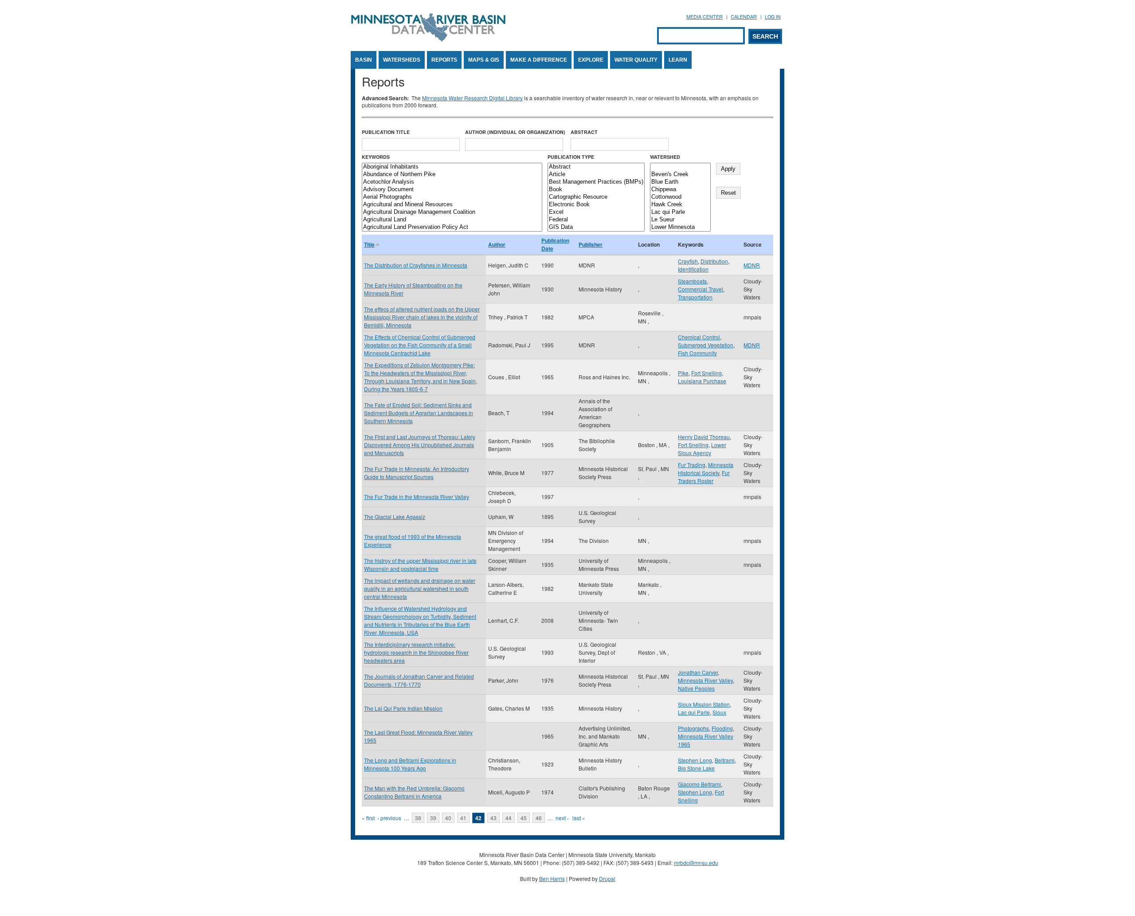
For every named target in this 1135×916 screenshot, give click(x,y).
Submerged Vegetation (705, 345)
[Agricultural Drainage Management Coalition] (452, 212)
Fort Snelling (706, 373)
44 (508, 818)
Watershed (665, 156)
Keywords (376, 156)
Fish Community (697, 353)
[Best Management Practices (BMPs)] (596, 182)
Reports (444, 60)
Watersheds (401, 60)
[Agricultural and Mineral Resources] (452, 204)
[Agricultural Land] (452, 220)
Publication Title (386, 132)
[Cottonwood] (680, 197)
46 (539, 818)
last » (578, 818)
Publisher (591, 244)
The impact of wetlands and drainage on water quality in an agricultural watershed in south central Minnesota (419, 588)
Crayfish (688, 261)
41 (463, 818)
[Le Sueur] (680, 220)
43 (493, 818)
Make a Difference (538, 60)
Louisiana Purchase (702, 381)
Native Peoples (696, 688)
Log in (773, 16)
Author (496, 244)
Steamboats (692, 281)
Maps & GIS (483, 60)
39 (433, 818)
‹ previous (389, 818)
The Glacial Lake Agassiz (394, 516)
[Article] (596, 174)
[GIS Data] (596, 227)
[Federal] (596, 220)
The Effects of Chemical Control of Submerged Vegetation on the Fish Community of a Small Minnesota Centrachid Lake (419, 345)
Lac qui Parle (694, 712)
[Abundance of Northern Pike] (452, 174)
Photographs (693, 728)
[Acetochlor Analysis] (452, 182)
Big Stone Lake (696, 768)
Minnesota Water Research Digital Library (472, 98)
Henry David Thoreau (704, 436)
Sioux (719, 712)
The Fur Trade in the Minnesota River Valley (416, 496)
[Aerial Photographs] (452, 197)
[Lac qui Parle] (680, 212)
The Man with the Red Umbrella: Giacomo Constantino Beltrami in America (414, 792)
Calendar (744, 16)
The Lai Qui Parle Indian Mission (403, 708)
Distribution (714, 261)
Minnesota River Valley (705, 680)
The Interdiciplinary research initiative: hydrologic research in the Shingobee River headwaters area (416, 652)
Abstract (584, 132)
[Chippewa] (680, 189)
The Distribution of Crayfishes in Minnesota (415, 265)
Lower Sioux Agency (702, 448)
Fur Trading (691, 464)
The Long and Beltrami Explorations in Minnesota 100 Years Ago (410, 764)
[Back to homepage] (428, 39)
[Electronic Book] (596, 204)
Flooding (722, 728)
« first (368, 818)
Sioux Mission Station (704, 704)
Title (369, 244)
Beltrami (725, 760)
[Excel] (596, 212)
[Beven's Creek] (680, 174)
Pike (683, 373)
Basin (363, 60)
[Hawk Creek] (680, 204)
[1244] (680, 167)
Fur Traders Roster (704, 476)
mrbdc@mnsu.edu (696, 862)
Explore (590, 60)
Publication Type (571, 156)
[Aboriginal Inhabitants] (452, 167)
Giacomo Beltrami (699, 784)
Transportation (695, 297)
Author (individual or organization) (515, 132)
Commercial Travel (700, 289)
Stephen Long (695, 760)
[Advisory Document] (452, 189)
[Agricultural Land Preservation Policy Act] (452, 227)
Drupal (607, 878)
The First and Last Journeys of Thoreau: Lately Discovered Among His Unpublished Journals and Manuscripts (419, 444)
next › (562, 818)
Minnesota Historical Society (705, 468)
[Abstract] (596, 167)
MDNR (752, 265)
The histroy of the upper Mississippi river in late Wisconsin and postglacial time (420, 564)
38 (418, 818)
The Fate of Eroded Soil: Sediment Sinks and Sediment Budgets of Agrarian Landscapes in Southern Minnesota (418, 413)
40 (448, 818)
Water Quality (636, 60)
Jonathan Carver (698, 672)
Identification (693, 269)
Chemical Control (699, 337)
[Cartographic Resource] (596, 197)
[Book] (596, 189)
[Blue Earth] (680, 182)
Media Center (704, 16)
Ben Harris (552, 878)
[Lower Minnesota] (680, 227)
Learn (678, 60)
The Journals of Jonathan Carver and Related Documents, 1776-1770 (419, 680)
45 (524, 818)
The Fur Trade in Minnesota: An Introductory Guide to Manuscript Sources (416, 472)
